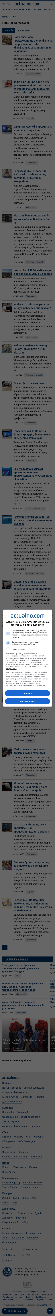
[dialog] (27, 658)
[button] (27, 649)
